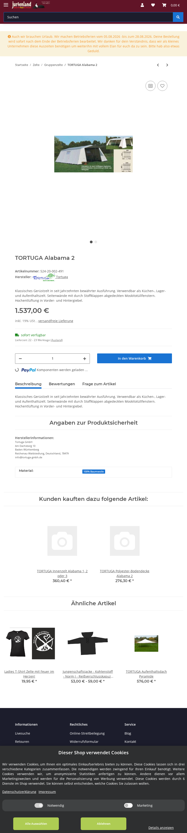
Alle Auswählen (36, 824)
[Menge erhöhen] (85, 359)
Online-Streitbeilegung (87, 733)
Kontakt (130, 741)
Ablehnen (103, 824)
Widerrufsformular (84, 741)
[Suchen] (178, 17)
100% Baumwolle (93, 471)
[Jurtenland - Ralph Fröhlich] (31, 5)
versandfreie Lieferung (55, 321)
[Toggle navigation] (6, 3)
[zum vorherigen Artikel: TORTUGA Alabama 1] (158, 65)
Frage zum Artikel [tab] (99, 384)
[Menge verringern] (20, 359)
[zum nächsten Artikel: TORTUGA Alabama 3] (167, 65)
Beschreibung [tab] (28, 384)
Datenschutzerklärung (19, 792)
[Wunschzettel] (153, 5)
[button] (142, 5)
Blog (128, 733)
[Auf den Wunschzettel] (162, 86)
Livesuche (22, 733)
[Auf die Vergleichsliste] (150, 86)
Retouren (22, 741)
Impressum (47, 792)
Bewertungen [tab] (62, 384)
